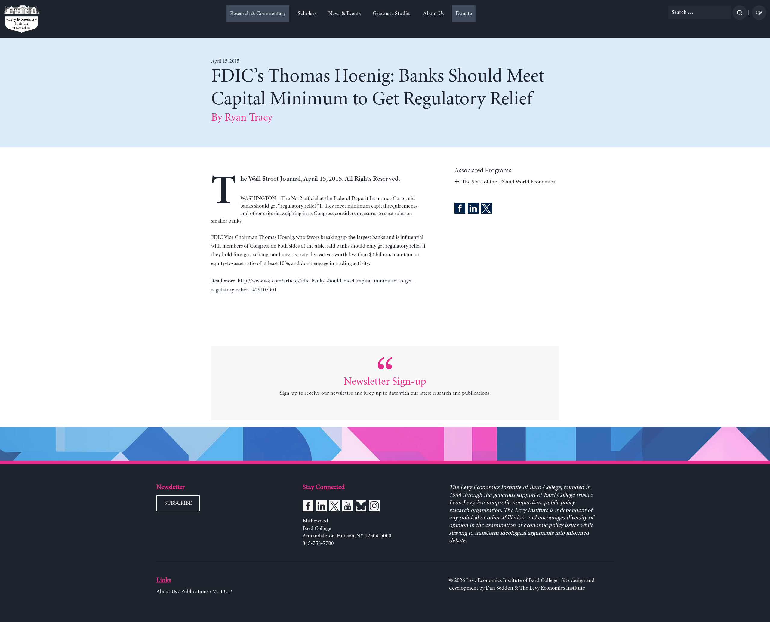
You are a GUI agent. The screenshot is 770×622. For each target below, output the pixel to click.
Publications (194, 592)
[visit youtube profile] (347, 507)
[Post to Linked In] (473, 209)
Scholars (307, 14)
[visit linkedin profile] (321, 507)
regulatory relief (403, 246)
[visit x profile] (334, 507)
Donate (464, 14)
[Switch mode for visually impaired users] (759, 12)
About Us (433, 14)
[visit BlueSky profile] (361, 507)
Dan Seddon (499, 588)
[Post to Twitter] (486, 209)
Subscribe (178, 503)
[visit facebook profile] (308, 507)
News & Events (344, 14)
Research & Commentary (258, 14)
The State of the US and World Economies (508, 182)
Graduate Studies (392, 14)
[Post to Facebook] (459, 209)
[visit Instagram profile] (374, 507)
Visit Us (221, 592)
